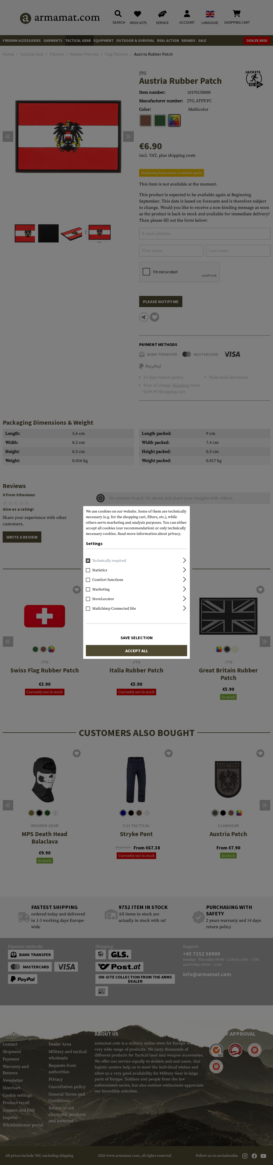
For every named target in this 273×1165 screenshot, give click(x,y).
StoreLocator (103, 599)
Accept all (136, 650)
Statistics (99, 570)
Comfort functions (107, 579)
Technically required (109, 560)
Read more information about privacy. (149, 533)
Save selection (137, 637)
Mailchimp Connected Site (114, 608)
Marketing (101, 589)
